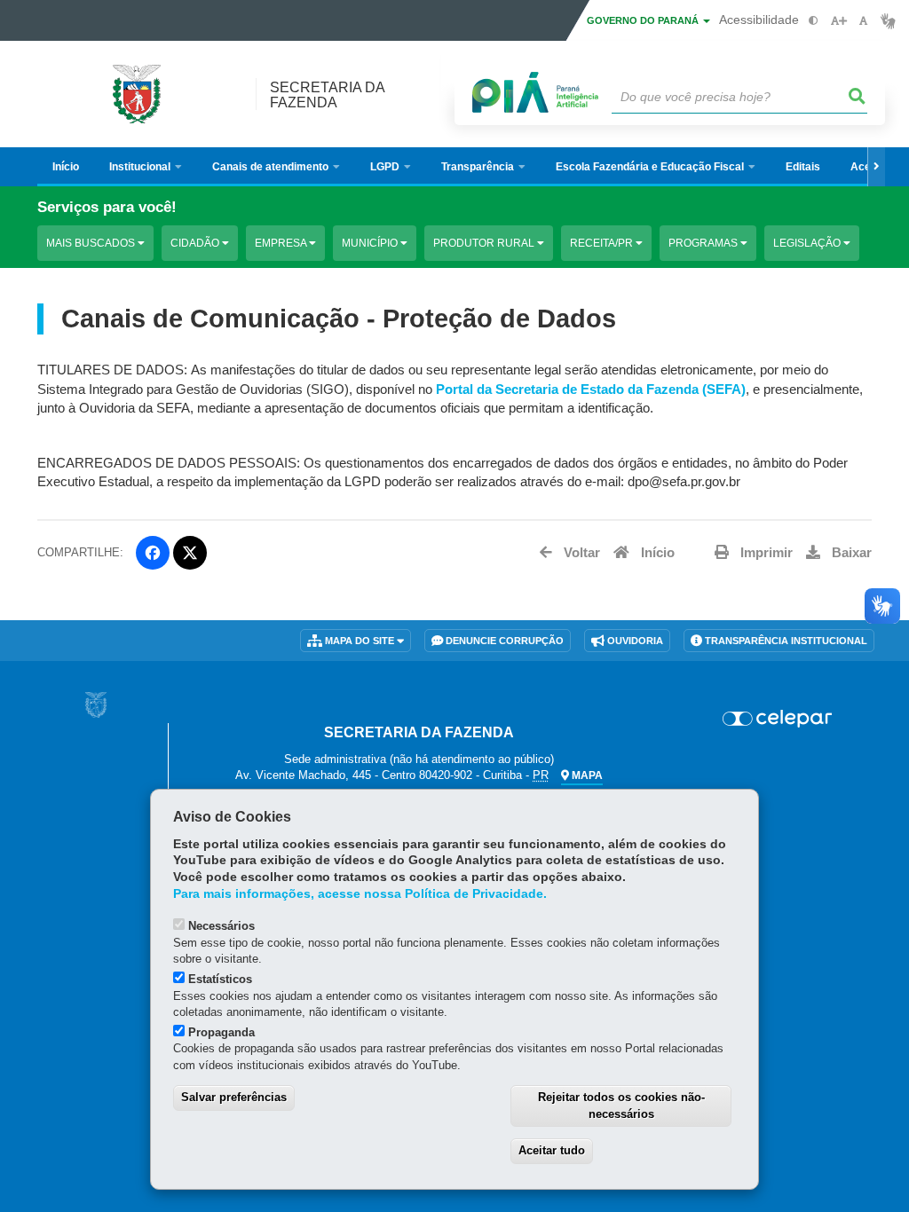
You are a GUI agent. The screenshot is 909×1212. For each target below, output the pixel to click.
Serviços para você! (107, 207)
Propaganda (221, 1032)
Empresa (282, 243)
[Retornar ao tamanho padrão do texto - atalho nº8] (863, 21)
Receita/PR (603, 243)
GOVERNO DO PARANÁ (644, 20)
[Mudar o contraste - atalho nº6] (813, 21)
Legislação (808, 243)
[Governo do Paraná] (95, 705)
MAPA (586, 775)
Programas (704, 243)
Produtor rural (485, 243)
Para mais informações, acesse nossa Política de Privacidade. (360, 894)
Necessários (221, 926)
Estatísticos (220, 979)
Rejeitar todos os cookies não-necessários (621, 1105)
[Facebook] (152, 553)
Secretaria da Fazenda (327, 95)
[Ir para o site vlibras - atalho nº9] (888, 21)
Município (371, 243)
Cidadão (196, 243)
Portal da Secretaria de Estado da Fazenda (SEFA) (591, 389)
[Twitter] (190, 553)
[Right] (876, 166)
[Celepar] (777, 719)
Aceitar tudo (551, 1150)
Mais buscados (92, 243)
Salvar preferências (234, 1097)
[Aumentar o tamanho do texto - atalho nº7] (838, 21)
